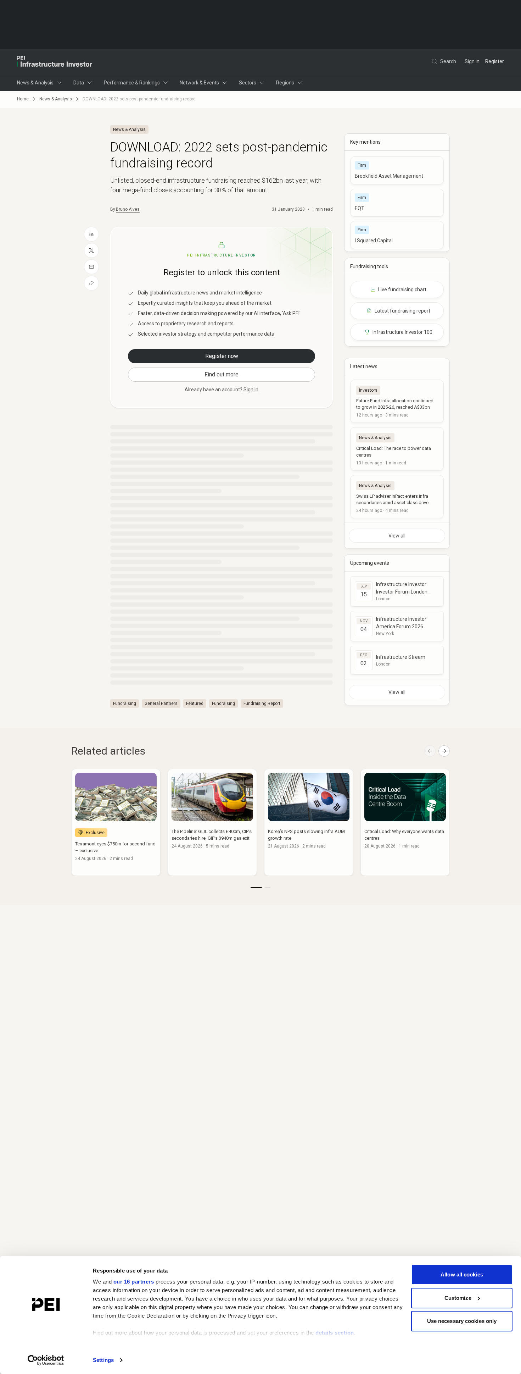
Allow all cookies (462, 1274)
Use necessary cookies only (462, 1321)
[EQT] (397, 202)
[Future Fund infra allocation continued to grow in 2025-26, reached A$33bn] (397, 401)
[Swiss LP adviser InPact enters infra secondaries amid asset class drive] (397, 496)
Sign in (472, 61)
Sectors (247, 82)
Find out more (222, 374)
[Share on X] (91, 250)
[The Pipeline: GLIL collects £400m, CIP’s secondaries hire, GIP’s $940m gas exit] (212, 822)
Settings (103, 1360)
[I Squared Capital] (397, 235)
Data (78, 82)
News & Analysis (35, 82)
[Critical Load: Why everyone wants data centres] (405, 822)
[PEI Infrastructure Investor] (54, 61)
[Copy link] (91, 283)
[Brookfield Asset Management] (397, 170)
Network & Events (199, 82)
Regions (285, 82)
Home (23, 98)
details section (334, 1333)
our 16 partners (133, 1282)
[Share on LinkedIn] (91, 234)
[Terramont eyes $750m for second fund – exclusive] (116, 822)
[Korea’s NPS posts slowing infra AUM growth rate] (308, 822)
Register (494, 61)
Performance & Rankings (132, 82)
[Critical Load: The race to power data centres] (397, 448)
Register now (221, 356)
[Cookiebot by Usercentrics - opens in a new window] (46, 1360)
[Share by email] (91, 266)
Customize (457, 1298)
